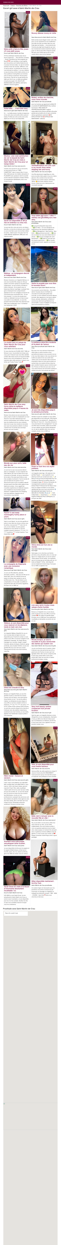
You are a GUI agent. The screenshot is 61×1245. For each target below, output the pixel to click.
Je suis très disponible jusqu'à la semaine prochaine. (43, 411)
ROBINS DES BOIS (8, 2)
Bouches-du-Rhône (21, 5)
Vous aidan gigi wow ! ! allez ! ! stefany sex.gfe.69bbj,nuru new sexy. (44, 218)
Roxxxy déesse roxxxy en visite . (44, 34)
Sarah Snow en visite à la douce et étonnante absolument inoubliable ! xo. (16, 889)
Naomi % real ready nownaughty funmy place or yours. (15, 515)
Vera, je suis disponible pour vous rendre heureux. (43, 765)
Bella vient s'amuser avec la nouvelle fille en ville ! (42, 817)
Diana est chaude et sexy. (14, 688)
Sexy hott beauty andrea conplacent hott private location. (41, 709)
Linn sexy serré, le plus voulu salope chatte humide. (43, 606)
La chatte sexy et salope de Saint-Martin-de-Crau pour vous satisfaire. (15, 344)
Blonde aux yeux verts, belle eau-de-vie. (15, 464)
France (13, 5)
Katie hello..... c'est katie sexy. (16, 108)
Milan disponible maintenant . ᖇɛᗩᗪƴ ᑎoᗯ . (43, 882)
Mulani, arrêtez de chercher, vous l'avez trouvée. (43, 98)
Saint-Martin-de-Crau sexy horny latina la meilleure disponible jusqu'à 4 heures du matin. (16, 407)
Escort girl (6, 5)
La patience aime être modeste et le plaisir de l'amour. (44, 343)
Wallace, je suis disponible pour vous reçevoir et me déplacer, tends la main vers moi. (16, 625)
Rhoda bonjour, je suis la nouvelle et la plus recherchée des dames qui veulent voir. (43, 642)
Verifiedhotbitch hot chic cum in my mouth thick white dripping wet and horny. (43, 167)
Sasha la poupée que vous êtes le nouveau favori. (44, 284)
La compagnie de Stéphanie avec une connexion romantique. (15, 566)
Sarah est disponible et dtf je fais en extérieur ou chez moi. (15, 222)
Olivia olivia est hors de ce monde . (42, 546)
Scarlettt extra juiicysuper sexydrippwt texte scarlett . (15, 842)
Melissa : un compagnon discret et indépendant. (16, 274)
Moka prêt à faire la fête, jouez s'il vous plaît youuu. (16, 50)
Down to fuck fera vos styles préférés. (43, 467)
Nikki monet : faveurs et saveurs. (13, 777)
